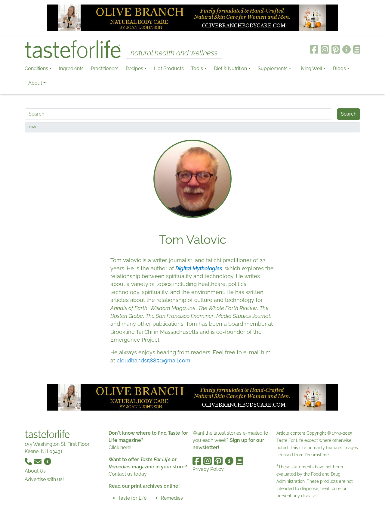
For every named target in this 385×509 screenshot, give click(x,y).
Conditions (36, 68)
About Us (35, 471)
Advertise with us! (44, 479)
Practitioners (105, 68)
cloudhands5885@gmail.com (153, 360)
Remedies (172, 498)
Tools (197, 68)
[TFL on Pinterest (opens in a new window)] (335, 49)
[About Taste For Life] (346, 49)
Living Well (310, 68)
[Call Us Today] (29, 461)
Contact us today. (128, 474)
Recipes (134, 68)
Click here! (120, 447)
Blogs (339, 68)
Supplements (273, 68)
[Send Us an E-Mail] (38, 461)
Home (32, 127)
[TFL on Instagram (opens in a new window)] (325, 49)
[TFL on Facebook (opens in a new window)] (314, 49)
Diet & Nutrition (230, 68)
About (35, 83)
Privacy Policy (208, 469)
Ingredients (71, 68)
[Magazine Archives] (357, 49)
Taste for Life (132, 498)
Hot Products (169, 68)
